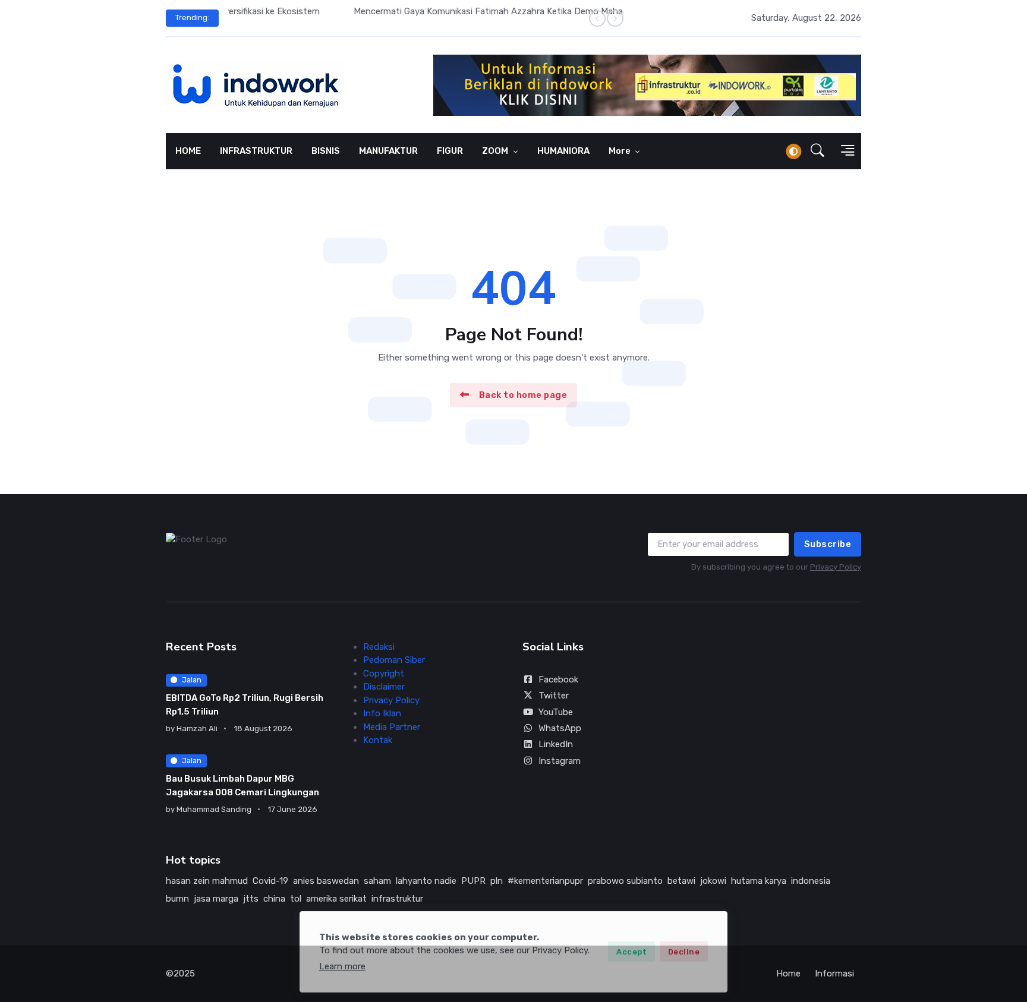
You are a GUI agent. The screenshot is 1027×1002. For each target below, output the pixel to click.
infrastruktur (397, 898)
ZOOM (496, 151)
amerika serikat (336, 898)
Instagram (559, 761)
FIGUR (450, 151)
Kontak (377, 740)
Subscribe (828, 544)
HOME (188, 151)
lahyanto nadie (426, 880)
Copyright (383, 673)
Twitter (553, 695)
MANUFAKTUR (388, 151)
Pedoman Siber (394, 660)
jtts (251, 898)
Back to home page (523, 395)
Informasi (834, 973)
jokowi (713, 880)
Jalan (191, 679)
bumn (177, 898)
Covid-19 (270, 880)
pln (496, 880)
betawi (681, 880)
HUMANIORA (563, 151)
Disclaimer (384, 686)
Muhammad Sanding (214, 809)
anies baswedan (326, 880)
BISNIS (325, 151)
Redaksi (379, 646)
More (620, 151)
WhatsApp (559, 728)
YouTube (555, 712)
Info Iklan (382, 713)
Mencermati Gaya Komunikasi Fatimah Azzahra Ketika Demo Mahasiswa (374, 11)
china (274, 898)
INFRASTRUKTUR (256, 151)
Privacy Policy (835, 566)
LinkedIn (555, 744)
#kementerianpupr (545, 880)
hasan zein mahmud (207, 880)
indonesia (810, 880)
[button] (817, 151)
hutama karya (758, 880)
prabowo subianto (625, 880)
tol (295, 898)
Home (788, 973)
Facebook (558, 679)
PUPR (473, 880)
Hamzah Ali (197, 728)
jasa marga (216, 898)
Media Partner (391, 727)
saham (377, 880)
